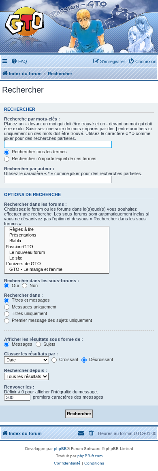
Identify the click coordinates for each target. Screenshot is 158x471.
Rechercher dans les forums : (35, 204)
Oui (15, 285)
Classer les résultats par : (31, 353)
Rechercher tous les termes (39, 151)
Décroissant (100, 359)
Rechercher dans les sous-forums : (41, 280)
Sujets (49, 344)
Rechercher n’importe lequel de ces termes (53, 158)
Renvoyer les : (19, 386)
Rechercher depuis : (25, 370)
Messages (21, 344)
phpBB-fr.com (89, 456)
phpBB (60, 448)
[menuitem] (19, 61)
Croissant (68, 359)
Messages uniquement (33, 306)
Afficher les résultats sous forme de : (43, 339)
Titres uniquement (29, 313)
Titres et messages (30, 300)
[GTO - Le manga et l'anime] (57, 269)
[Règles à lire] (57, 229)
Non (33, 285)
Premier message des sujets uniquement (51, 320)
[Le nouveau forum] (57, 253)
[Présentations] (57, 235)
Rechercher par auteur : (29, 168)
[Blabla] (57, 241)
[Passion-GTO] (57, 247)
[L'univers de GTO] (57, 264)
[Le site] (57, 258)
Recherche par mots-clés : (32, 118)
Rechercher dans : (23, 295)
